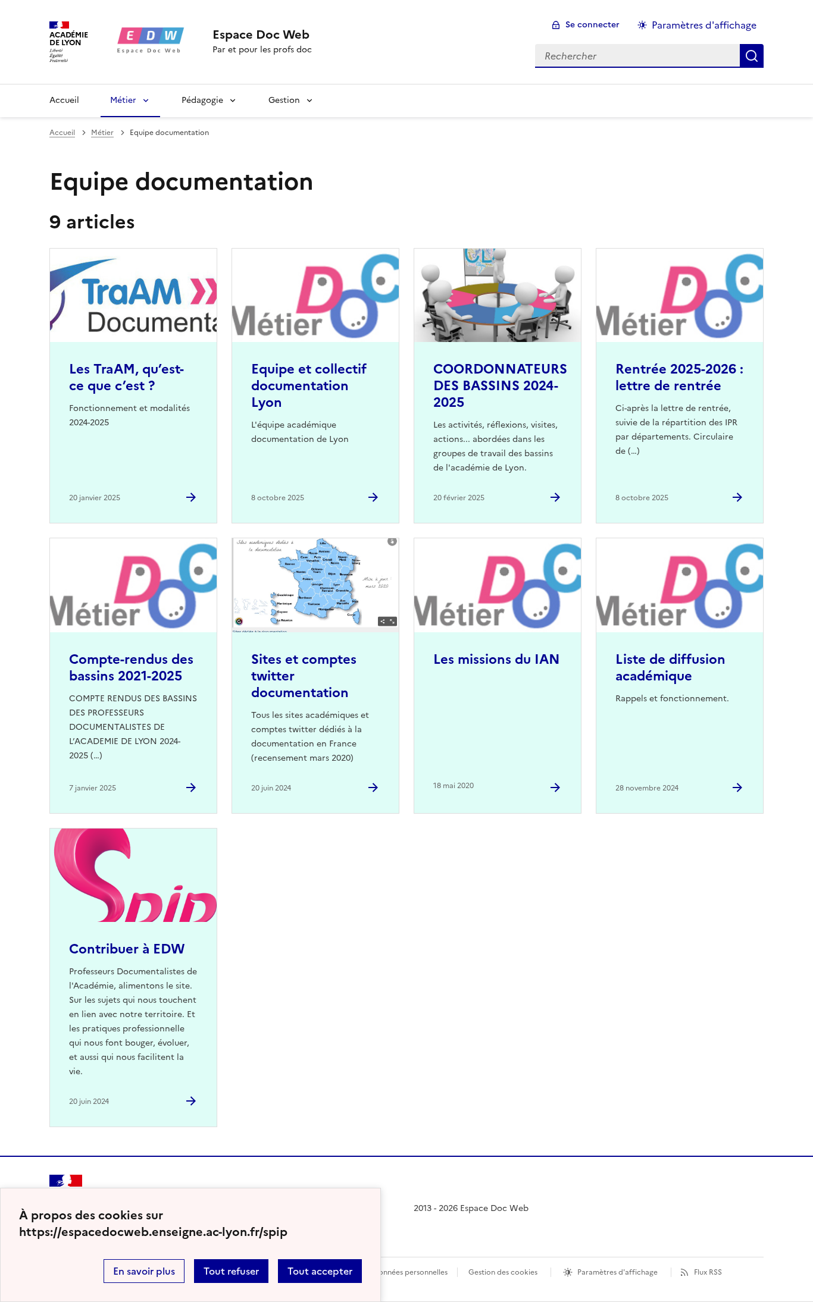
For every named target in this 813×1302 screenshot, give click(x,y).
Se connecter (592, 24)
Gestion (284, 100)
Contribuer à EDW (127, 949)
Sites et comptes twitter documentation (304, 676)
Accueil (64, 100)
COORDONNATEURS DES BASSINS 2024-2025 (500, 385)
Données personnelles (410, 1272)
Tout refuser (231, 1271)
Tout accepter (319, 1271)
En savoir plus (144, 1271)
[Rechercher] (752, 56)
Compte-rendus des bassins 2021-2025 (131, 668)
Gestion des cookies (502, 1272)
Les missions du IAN (496, 659)
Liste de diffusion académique (670, 668)
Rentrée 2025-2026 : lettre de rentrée (679, 377)
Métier (123, 100)
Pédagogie (202, 100)
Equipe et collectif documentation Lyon (309, 385)
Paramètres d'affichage (704, 25)
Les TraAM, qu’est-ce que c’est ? (126, 377)
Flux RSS (708, 1272)
